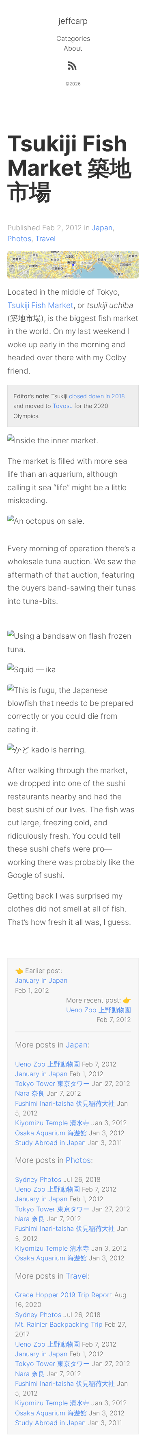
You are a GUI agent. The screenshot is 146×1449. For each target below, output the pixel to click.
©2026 (73, 84)
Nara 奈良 (30, 1093)
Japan (102, 227)
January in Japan (41, 980)
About (73, 48)
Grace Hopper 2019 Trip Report (63, 1295)
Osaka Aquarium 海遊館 (51, 1133)
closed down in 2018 (97, 396)
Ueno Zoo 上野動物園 (98, 1010)
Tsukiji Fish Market (40, 305)
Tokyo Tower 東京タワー (52, 1083)
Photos (19, 238)
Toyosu (63, 405)
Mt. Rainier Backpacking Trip (59, 1324)
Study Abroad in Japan (50, 1143)
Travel (45, 238)
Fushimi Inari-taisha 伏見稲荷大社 (65, 1103)
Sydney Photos (38, 1179)
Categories (73, 38)
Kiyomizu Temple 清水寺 (52, 1123)
